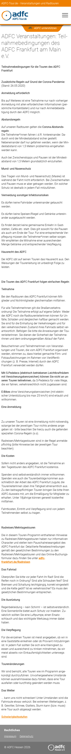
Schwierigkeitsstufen (14, 716)
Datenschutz (26, 736)
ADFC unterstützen (45, 28)
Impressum (10, 736)
